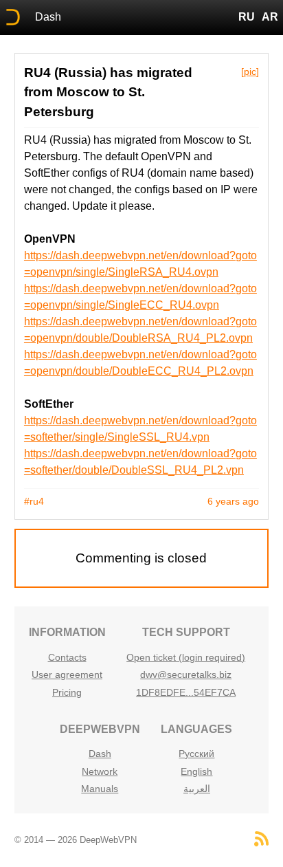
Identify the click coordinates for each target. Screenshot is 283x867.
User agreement (67, 674)
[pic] (250, 71)
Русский (196, 753)
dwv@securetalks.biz (185, 674)
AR (270, 17)
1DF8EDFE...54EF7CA (186, 692)
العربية (196, 788)
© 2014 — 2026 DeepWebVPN (75, 840)
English (196, 771)
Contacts (67, 657)
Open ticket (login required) (185, 657)
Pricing (67, 692)
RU (246, 17)
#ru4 (34, 501)
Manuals (99, 788)
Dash (48, 17)
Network (99, 771)
